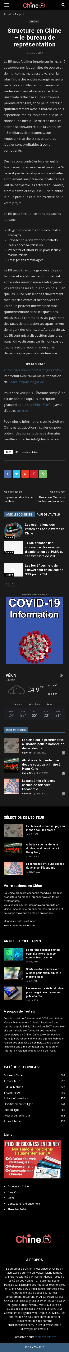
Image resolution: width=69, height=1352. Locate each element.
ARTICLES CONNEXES (19, 514)
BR (17, 452)
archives (23, 410)
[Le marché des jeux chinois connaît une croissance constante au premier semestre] (13, 954)
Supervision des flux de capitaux (18, 499)
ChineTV (26, 752)
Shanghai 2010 (17, 1209)
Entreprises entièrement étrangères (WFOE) (34, 370)
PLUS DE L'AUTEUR (48, 514)
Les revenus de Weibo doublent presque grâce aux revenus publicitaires (45, 992)
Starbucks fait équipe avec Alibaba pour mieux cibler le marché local (43, 973)
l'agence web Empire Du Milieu (40, 1313)
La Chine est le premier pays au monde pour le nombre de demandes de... (43, 744)
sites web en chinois (30, 1042)
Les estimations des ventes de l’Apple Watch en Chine (45, 529)
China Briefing (43, 404)
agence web (50, 1038)
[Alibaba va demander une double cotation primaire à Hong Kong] (11, 765)
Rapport (19, 14)
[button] (63, 5)
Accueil (8, 14)
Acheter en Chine (18, 1186)
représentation (30, 452)
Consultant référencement (24, 1203)
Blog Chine (14, 1192)
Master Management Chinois (21, 1022)
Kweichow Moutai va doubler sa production (51, 499)
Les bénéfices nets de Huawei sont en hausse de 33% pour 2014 (44, 570)
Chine (11, 1198)
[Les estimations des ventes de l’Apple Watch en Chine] (13, 530)
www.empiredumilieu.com (19, 925)
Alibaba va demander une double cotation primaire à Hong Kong (41, 764)
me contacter (31, 1046)
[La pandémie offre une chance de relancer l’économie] (11, 786)
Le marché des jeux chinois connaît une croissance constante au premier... (43, 953)
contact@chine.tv (45, 1337)
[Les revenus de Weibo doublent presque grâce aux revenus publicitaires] (13, 993)
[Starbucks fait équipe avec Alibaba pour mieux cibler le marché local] (13, 973)
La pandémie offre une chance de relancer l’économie (39, 785)
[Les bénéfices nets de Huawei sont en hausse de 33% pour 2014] (13, 570)
